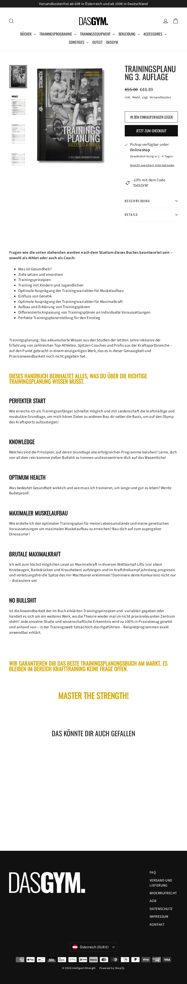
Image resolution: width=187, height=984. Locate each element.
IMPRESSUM (159, 916)
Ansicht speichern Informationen (152, 165)
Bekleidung (127, 34)
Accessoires (153, 34)
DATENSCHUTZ (161, 908)
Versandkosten (160, 97)
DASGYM (112, 42)
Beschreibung (137, 201)
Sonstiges (77, 42)
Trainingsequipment (96, 34)
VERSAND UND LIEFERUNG (161, 883)
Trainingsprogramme (56, 34)
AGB (153, 900)
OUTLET (97, 42)
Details (131, 214)
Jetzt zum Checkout (151, 130)
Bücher (26, 34)
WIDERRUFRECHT (163, 893)
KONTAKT (157, 924)
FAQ (153, 872)
